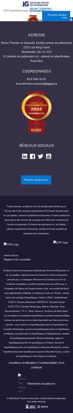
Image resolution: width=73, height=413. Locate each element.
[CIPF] (61, 246)
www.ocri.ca (11, 255)
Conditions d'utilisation (22, 363)
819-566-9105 (40, 20)
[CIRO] (27, 246)
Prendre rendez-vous (57, 16)
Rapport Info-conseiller (17, 259)
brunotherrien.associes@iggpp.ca (36, 84)
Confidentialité (48, 363)
